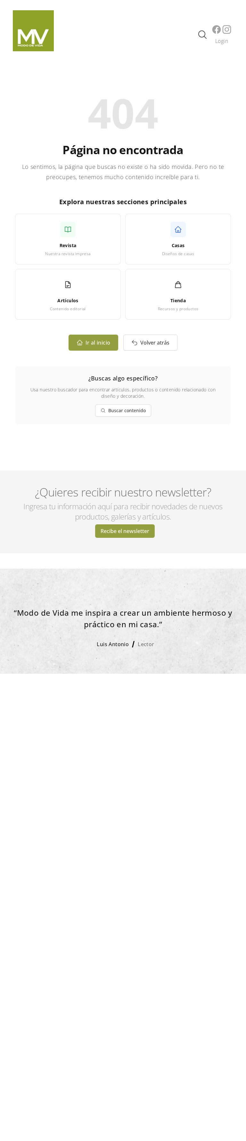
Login (221, 41)
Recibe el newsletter (125, 531)
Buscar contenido (127, 410)
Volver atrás (154, 342)
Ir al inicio (98, 342)
